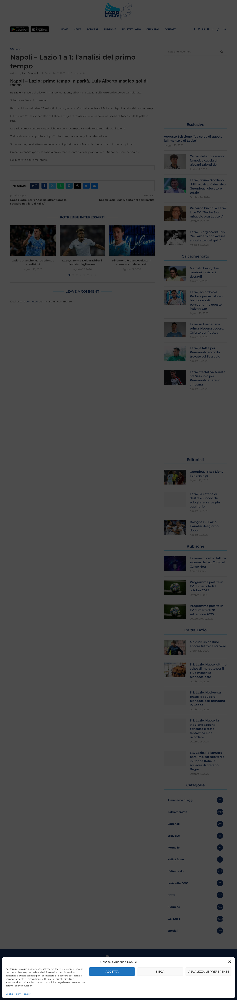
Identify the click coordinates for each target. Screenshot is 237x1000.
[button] (229, 962)
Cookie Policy (13, 993)
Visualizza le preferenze (208, 971)
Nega (160, 971)
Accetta (112, 971)
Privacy (27, 993)
